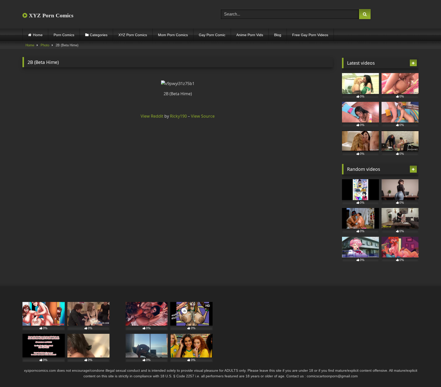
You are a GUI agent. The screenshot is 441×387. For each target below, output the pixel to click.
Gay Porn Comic (212, 35)
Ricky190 (178, 116)
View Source (203, 116)
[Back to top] (425, 372)
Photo (45, 45)
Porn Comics (64, 35)
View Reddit (152, 116)
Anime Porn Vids (249, 35)
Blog (277, 35)
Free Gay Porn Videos (310, 35)
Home (38, 35)
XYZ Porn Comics (50, 15)
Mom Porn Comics (173, 35)
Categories (98, 35)
